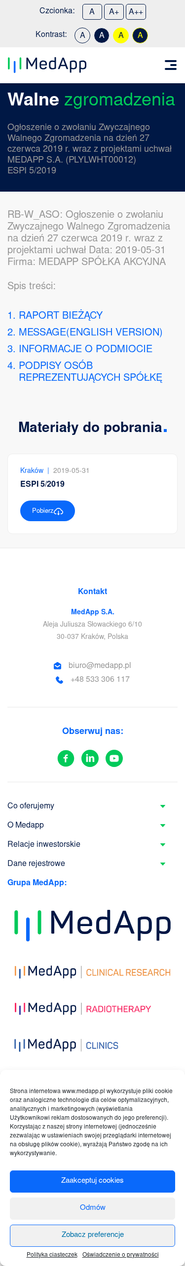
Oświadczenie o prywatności (120, 1255)
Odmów (93, 1208)
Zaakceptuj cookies (92, 1181)
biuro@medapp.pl (100, 666)
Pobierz (43, 511)
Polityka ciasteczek (52, 1255)
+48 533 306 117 (100, 680)
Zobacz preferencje (93, 1235)
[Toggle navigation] (170, 65)
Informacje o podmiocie (85, 350)
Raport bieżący (61, 316)
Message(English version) (91, 333)
